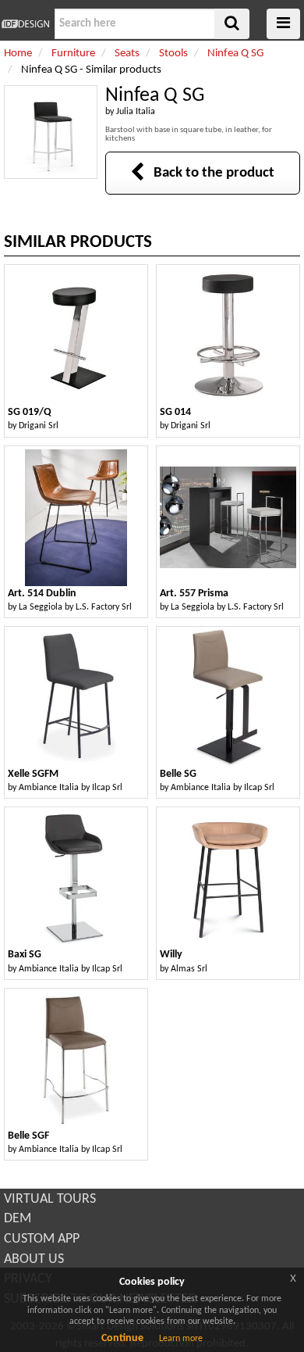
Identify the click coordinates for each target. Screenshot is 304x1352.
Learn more (181, 1338)
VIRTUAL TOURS (50, 1199)
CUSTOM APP (42, 1239)
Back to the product (209, 173)
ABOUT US (34, 1259)
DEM (17, 1218)
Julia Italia (135, 111)
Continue (122, 1338)
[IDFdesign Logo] (25, 24)
